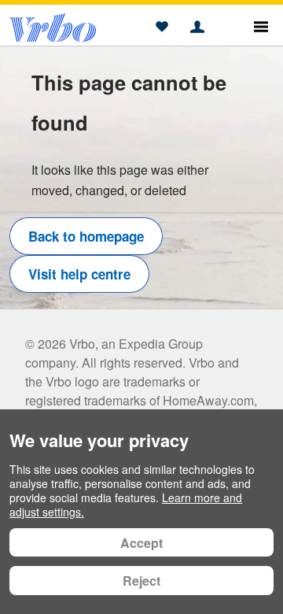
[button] (161, 27)
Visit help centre (79, 273)
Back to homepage (86, 236)
